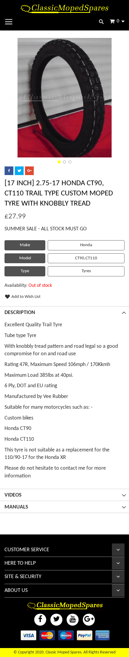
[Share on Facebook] (9, 173)
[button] (59, 161)
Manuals (16, 507)
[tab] (64, 312)
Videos (13, 495)
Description (19, 313)
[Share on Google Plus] (29, 173)
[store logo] (64, 8)
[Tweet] (19, 173)
